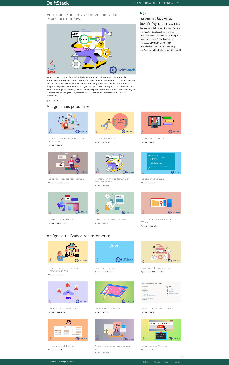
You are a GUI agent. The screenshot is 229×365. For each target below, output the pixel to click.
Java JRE (151, 312)
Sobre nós (147, 362)
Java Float (144, 50)
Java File (162, 28)
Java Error (170, 32)
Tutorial (136, 3)
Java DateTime (148, 18)
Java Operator (147, 35)
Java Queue (144, 43)
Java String (148, 23)
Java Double (174, 28)
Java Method (146, 46)
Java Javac (105, 353)
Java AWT (152, 272)
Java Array (57, 101)
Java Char (174, 24)
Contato (178, 362)
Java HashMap (156, 49)
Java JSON (156, 39)
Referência (165, 3)
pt (178, 3)
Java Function (145, 32)
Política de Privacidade (163, 362)
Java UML (59, 350)
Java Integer (172, 35)
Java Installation (107, 272)
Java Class (145, 39)
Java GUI (169, 50)
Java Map (171, 46)
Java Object (160, 46)
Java (50, 101)
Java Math (165, 42)
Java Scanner (168, 39)
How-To (150, 3)
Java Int (162, 24)
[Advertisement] (9, 46)
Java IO (177, 50)
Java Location (153, 226)
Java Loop (160, 35)
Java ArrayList (148, 28)
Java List (154, 42)
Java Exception (158, 32)
